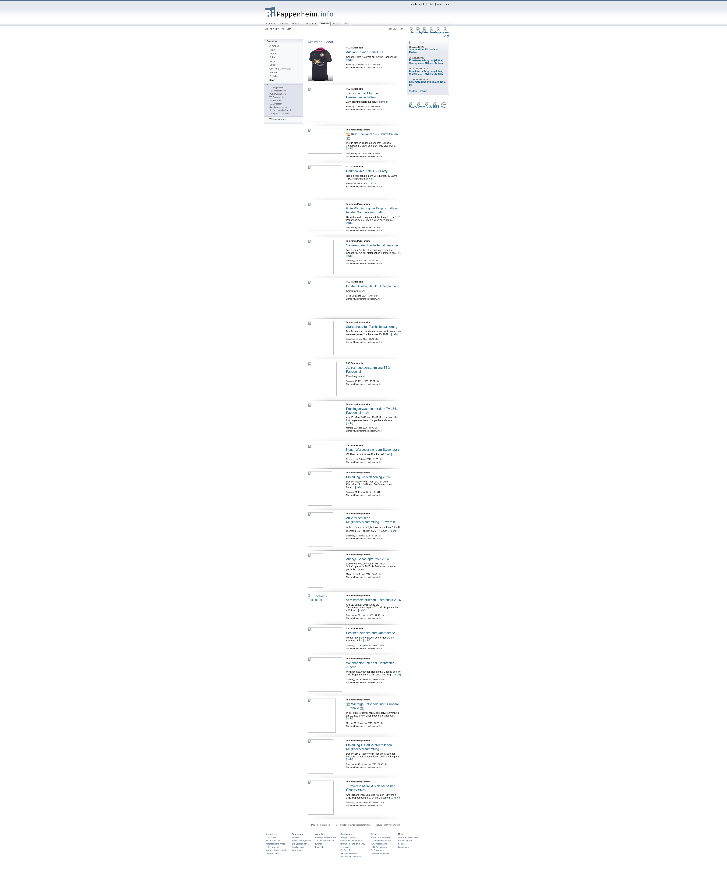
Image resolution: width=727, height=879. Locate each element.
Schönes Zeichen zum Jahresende (370, 633)
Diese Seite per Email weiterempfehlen (353, 825)
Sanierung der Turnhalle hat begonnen (372, 245)
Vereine (280, 29)
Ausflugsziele (298, 847)
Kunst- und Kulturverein (381, 840)
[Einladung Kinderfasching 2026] (325, 489)
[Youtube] (430, 106)
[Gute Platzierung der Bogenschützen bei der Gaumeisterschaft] (325, 216)
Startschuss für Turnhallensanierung (371, 327)
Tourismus (297, 834)
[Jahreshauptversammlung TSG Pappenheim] (325, 379)
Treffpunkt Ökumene (324, 840)
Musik (272, 65)
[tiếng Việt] (447, 36)
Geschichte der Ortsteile (351, 840)
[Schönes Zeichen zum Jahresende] (325, 630)
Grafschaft (297, 850)
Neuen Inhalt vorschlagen (388, 825)
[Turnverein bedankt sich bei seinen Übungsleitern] (325, 798)
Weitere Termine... (419, 91)
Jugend (273, 53)
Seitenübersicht (415, 4)
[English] (422, 32)
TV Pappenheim (276, 87)
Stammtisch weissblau (381, 837)
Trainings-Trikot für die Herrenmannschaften (362, 95)
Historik (273, 49)
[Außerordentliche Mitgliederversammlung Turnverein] (325, 529)
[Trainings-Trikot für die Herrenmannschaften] (325, 105)
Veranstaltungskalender (277, 850)
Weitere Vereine (277, 119)
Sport (272, 80)
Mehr (400, 834)
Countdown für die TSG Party (367, 171)
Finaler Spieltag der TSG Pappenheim (372, 286)
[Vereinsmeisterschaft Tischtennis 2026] (325, 607)
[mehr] (349, 59)
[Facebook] (415, 106)
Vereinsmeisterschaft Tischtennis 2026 (373, 600)
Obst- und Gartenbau (280, 68)
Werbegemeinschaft (380, 853)
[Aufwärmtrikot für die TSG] (325, 64)
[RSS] (436, 106)
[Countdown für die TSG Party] (325, 180)
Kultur (272, 57)
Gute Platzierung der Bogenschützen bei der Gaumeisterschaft (372, 210)
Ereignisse (345, 847)
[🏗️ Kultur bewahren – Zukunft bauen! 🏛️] (325, 141)
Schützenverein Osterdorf (281, 110)
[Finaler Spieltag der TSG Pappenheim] (325, 297)
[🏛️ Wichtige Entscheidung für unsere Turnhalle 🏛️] (325, 716)
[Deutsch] (415, 32)
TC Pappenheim (276, 97)
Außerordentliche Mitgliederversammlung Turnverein (370, 520)
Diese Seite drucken (320, 825)
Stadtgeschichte (347, 837)
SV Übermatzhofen (278, 107)
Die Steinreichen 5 (300, 844)
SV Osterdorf (275, 104)
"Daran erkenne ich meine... (353, 844)
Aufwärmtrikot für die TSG (364, 52)
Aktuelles (274, 46)
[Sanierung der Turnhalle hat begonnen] (325, 257)
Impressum (443, 4)
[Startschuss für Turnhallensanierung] (325, 338)
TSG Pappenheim (277, 91)
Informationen (272, 853)
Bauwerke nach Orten (350, 857)
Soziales (273, 76)
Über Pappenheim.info (408, 837)
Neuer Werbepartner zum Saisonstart (372, 449)
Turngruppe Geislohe (279, 113)
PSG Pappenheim (277, 94)
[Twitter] (421, 106)
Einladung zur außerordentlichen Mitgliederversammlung (369, 747)
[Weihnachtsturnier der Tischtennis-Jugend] (325, 674)
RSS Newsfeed (273, 847)
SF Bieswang (275, 100)
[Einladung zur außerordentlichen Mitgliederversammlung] (325, 756)
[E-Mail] (444, 107)
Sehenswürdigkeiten (301, 840)
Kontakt (430, 4)
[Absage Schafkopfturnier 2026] (325, 570)
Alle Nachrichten (273, 840)
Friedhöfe (319, 847)
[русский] (442, 32)
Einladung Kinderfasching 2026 (368, 477)
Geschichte (346, 834)
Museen (296, 837)
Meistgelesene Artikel (275, 844)
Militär (272, 61)
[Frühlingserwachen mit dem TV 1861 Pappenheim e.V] (325, 420)
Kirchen (318, 844)
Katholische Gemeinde (325, 837)
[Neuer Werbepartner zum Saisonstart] (325, 447)
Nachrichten (271, 837)
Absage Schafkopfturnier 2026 (367, 559)
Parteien (273, 72)
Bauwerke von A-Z (348, 853)
